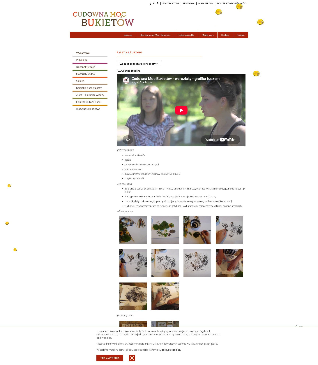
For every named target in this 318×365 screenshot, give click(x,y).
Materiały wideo (85, 73)
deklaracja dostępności (231, 3)
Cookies (225, 35)
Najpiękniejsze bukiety (89, 87)
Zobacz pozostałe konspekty (138, 63)
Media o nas (208, 35)
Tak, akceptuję (109, 358)
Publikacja (82, 59)
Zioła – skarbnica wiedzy (90, 94)
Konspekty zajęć (85, 66)
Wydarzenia (83, 52)
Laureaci (128, 35)
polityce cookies (171, 349)
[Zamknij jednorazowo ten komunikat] (132, 358)
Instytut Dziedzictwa (88, 108)
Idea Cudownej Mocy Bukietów (155, 35)
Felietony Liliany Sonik (88, 101)
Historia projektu (186, 35)
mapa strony (205, 3)
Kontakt (241, 35)
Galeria (80, 80)
